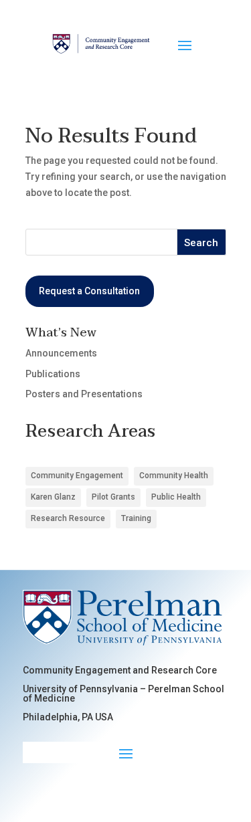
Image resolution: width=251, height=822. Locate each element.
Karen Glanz (53, 497)
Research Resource (68, 518)
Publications (52, 374)
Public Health (176, 497)
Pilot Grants (113, 497)
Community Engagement (77, 475)
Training (136, 518)
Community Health (173, 475)
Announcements (61, 353)
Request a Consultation (89, 291)
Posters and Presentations (84, 394)
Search (201, 243)
